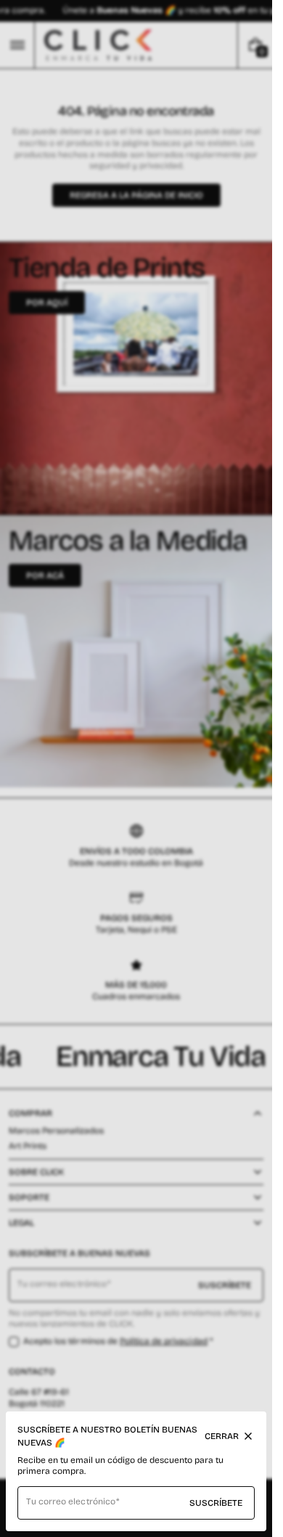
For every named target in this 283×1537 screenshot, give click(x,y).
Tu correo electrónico (70, 1501)
